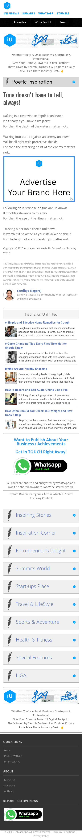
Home (7, 750)
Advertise (20, 22)
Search (64, 22)
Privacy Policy (41, 836)
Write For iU (43, 22)
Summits (28, 13)
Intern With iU (12, 761)
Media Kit (9, 780)
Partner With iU (13, 756)
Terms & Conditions (64, 832)
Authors (8, 791)
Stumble (63, 13)
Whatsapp (45, 13)
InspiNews (11, 13)
